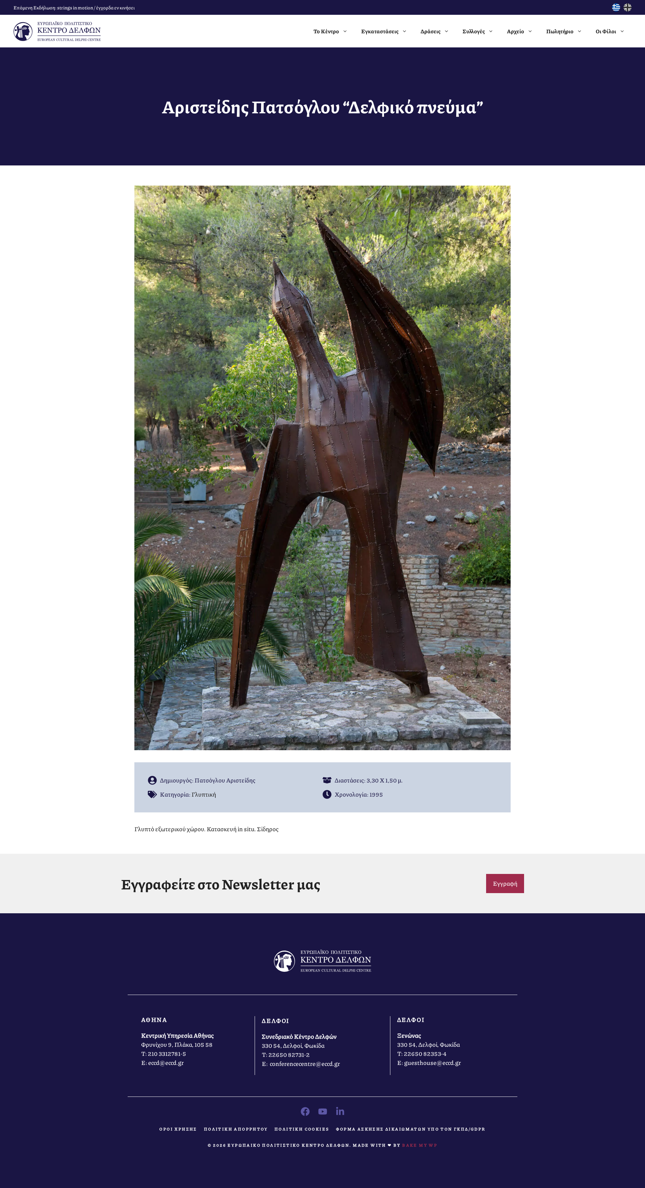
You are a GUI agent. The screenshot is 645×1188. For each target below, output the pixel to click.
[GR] (616, 9)
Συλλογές (474, 31)
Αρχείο (515, 31)
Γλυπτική (203, 794)
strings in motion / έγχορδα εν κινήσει (96, 7)
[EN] (628, 9)
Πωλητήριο (559, 31)
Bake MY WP (419, 1145)
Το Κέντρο (326, 31)
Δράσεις (430, 31)
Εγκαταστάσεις (379, 31)
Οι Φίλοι (606, 31)
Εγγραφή (505, 883)
